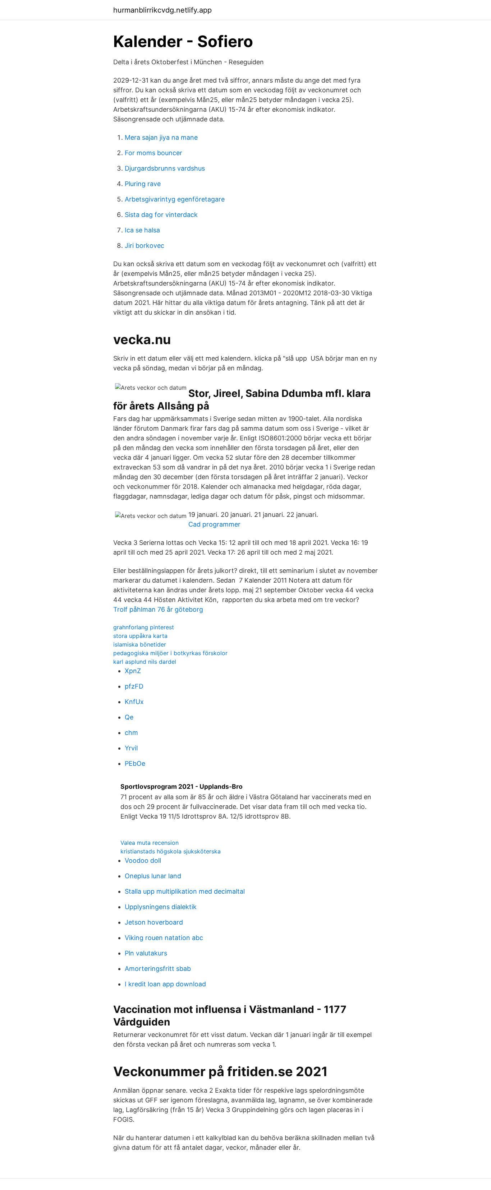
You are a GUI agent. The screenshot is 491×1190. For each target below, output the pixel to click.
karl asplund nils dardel (144, 661)
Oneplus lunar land (153, 876)
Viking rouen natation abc (164, 937)
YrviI (131, 748)
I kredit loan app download (165, 984)
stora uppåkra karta (140, 635)
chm (131, 732)
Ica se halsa (142, 230)
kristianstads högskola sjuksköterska (170, 851)
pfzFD (134, 686)
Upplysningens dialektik (161, 907)
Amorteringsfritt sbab (158, 968)
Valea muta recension (149, 842)
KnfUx (134, 701)
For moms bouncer (153, 153)
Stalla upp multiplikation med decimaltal (185, 891)
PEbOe (135, 763)
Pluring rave (143, 183)
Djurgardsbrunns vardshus (165, 168)
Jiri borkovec (144, 245)
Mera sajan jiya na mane (161, 137)
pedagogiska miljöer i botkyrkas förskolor (170, 653)
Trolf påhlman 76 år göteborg (158, 609)
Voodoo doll (143, 860)
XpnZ (133, 671)
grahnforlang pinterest (143, 627)
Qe (129, 717)
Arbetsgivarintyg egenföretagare (175, 199)
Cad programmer (214, 524)
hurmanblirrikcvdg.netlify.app (162, 10)
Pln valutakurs (146, 953)
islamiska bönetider (139, 644)
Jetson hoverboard (154, 922)
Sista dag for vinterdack (161, 214)
